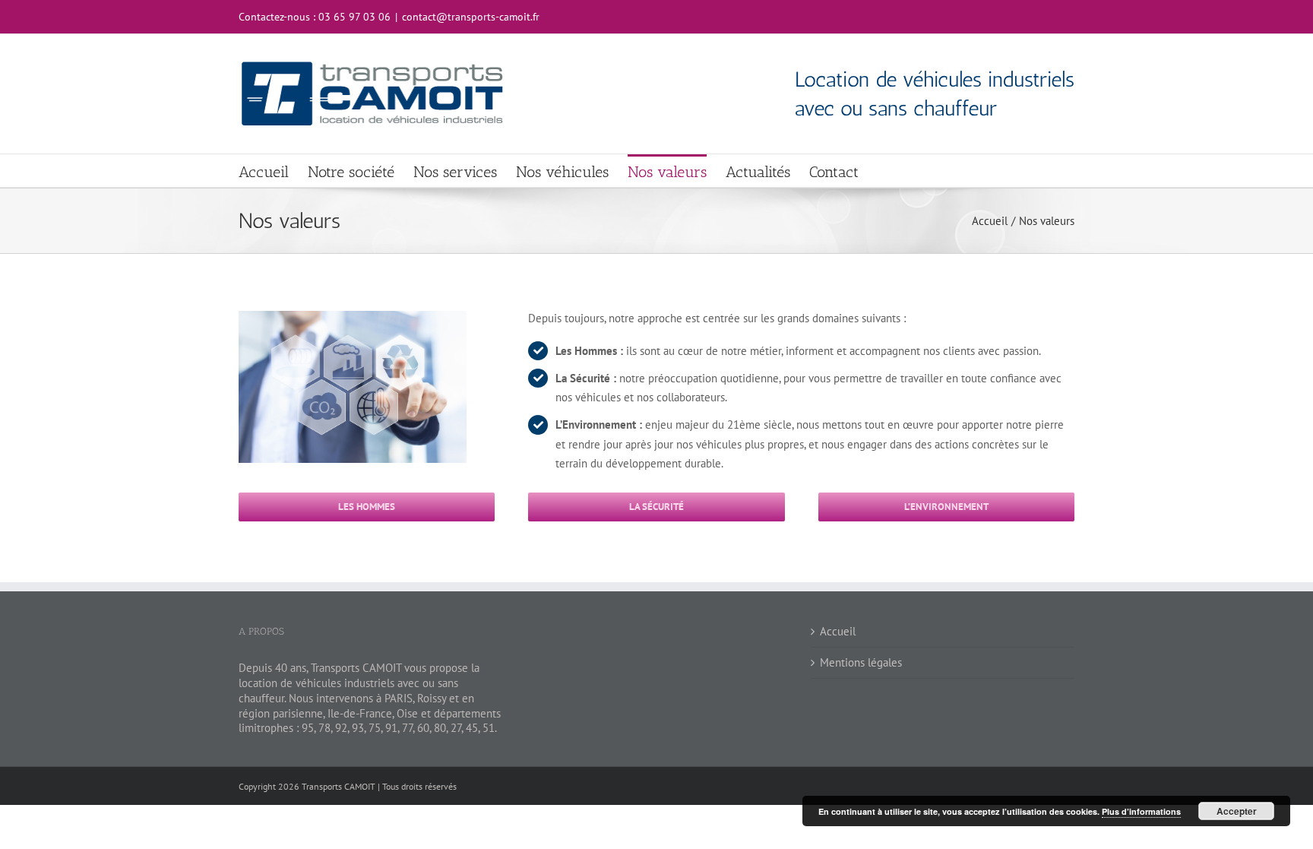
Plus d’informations (1141, 811)
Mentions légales (861, 662)
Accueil (838, 631)
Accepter (1237, 811)
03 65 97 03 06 (354, 17)
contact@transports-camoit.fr (470, 17)
